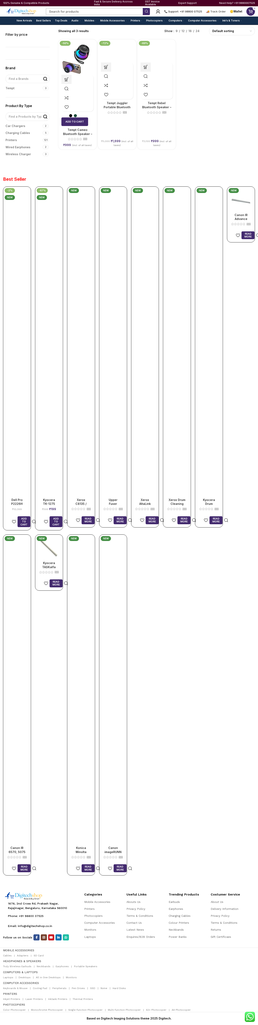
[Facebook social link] (36, 937)
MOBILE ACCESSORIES (18, 950)
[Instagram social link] (44, 937)
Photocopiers (93, 915)
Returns (216, 929)
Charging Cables (179, 915)
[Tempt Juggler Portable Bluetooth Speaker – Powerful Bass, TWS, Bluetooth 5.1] (117, 52)
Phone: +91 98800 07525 (25, 916)
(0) (164, 112)
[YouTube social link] (51, 937)
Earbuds (174, 901)
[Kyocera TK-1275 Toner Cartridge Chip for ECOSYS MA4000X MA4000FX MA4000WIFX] (49, 342)
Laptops (90, 936)
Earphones (176, 908)
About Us (217, 901)
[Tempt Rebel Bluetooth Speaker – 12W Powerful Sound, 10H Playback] (157, 52)
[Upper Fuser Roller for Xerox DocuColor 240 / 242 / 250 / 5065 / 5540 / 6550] (113, 342)
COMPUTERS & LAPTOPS (20, 972)
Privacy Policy (135, 908)
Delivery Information (224, 908)
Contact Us (134, 922)
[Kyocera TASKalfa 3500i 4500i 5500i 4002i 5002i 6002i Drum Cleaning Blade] (49, 548)
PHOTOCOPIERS (14, 1004)
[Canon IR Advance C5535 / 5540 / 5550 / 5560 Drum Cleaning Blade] (241, 200)
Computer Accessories (99, 922)
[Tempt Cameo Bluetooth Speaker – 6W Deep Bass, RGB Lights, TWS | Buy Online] (77, 58)
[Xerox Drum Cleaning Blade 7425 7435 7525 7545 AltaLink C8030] (177, 342)
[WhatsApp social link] (66, 937)
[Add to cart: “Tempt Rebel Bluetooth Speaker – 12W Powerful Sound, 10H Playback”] (146, 67)
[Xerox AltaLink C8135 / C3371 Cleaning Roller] (145, 342)
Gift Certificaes (221, 936)
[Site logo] (21, 11)
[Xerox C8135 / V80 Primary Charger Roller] (81, 342)
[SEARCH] (146, 11)
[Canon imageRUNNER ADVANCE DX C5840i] (113, 690)
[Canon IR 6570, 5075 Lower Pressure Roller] (17, 690)
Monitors (90, 929)
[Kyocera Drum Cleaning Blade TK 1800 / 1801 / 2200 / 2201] (209, 342)
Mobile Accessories (97, 901)
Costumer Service (225, 894)
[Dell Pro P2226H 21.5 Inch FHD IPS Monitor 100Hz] (17, 342)
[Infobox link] (216, 11)
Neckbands (176, 929)
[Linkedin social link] (58, 937)
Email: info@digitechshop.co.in (30, 926)
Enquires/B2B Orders (140, 936)
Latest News (135, 929)
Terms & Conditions (139, 915)
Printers (89, 908)
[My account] (158, 11)
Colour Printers (179, 922)
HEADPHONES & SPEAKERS (22, 961)
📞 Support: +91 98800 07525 (183, 11)
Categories (93, 894)
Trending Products (184, 894)
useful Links (136, 894)
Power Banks (178, 936)
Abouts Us (133, 901)
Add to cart (74, 121)
